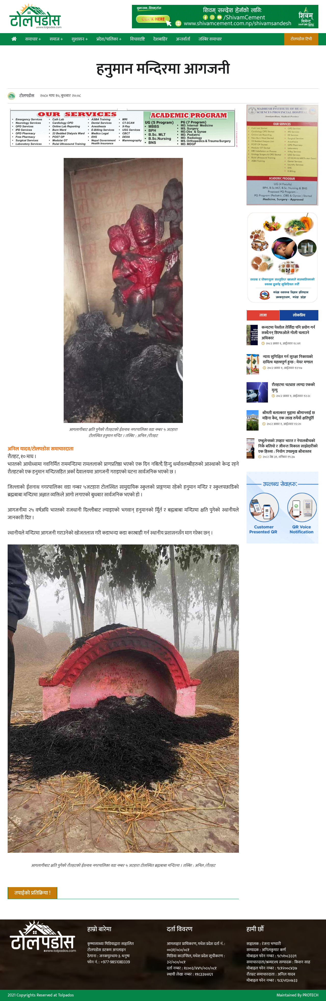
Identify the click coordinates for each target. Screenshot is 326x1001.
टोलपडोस (26, 95)
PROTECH (310, 995)
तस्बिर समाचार (210, 39)
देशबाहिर (160, 39)
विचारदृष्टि (137, 39)
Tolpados (66, 995)
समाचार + (33, 39)
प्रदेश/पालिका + (109, 39)
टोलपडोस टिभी (301, 39)
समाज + (56, 39)
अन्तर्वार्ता (183, 39)
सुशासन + (80, 39)
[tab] (263, 315)
